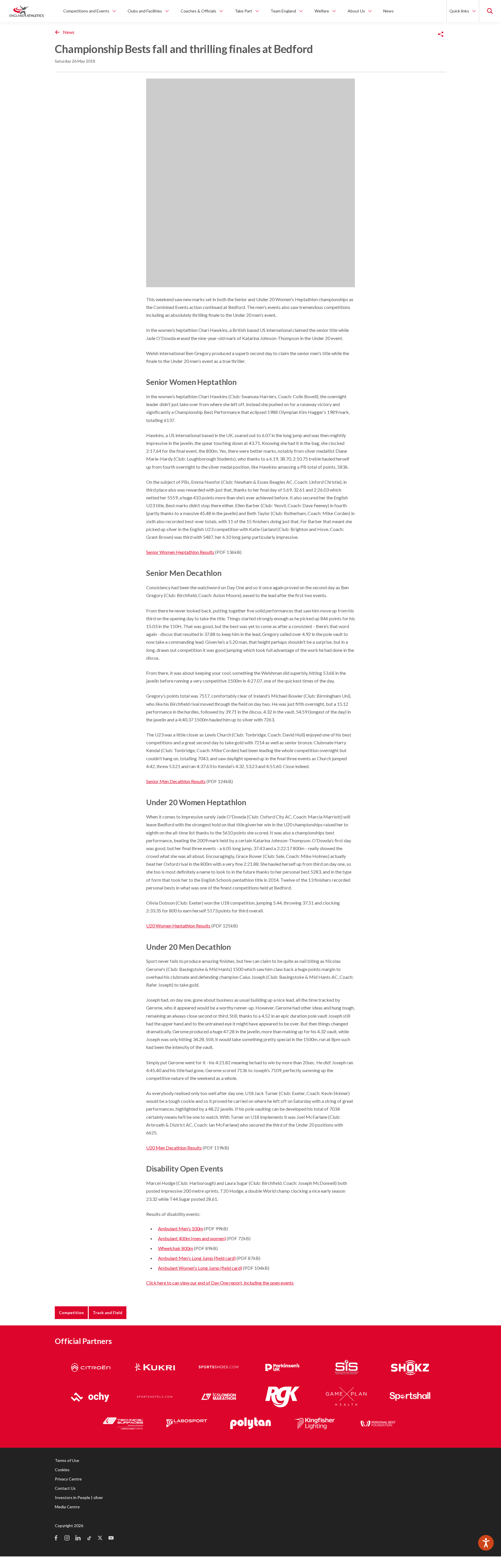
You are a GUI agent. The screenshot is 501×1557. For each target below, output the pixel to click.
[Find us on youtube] (111, 1538)
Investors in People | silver (79, 1497)
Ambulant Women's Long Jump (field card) (200, 1268)
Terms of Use (67, 1460)
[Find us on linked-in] (78, 1538)
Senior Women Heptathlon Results (180, 552)
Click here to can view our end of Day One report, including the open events (220, 1282)
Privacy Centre (68, 1478)
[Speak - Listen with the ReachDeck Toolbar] (486, 1543)
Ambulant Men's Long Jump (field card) (197, 1258)
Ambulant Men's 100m (180, 1228)
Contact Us (65, 1488)
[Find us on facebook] (56, 1538)
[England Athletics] (27, 11)
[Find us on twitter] (100, 1538)
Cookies (62, 1469)
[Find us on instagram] (67, 1538)
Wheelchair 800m (175, 1248)
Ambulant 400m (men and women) (192, 1238)
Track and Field (107, 1312)
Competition (71, 1312)
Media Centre (67, 1506)
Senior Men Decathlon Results (176, 781)
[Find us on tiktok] (89, 1538)
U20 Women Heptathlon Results (178, 925)
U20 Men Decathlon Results (174, 1147)
